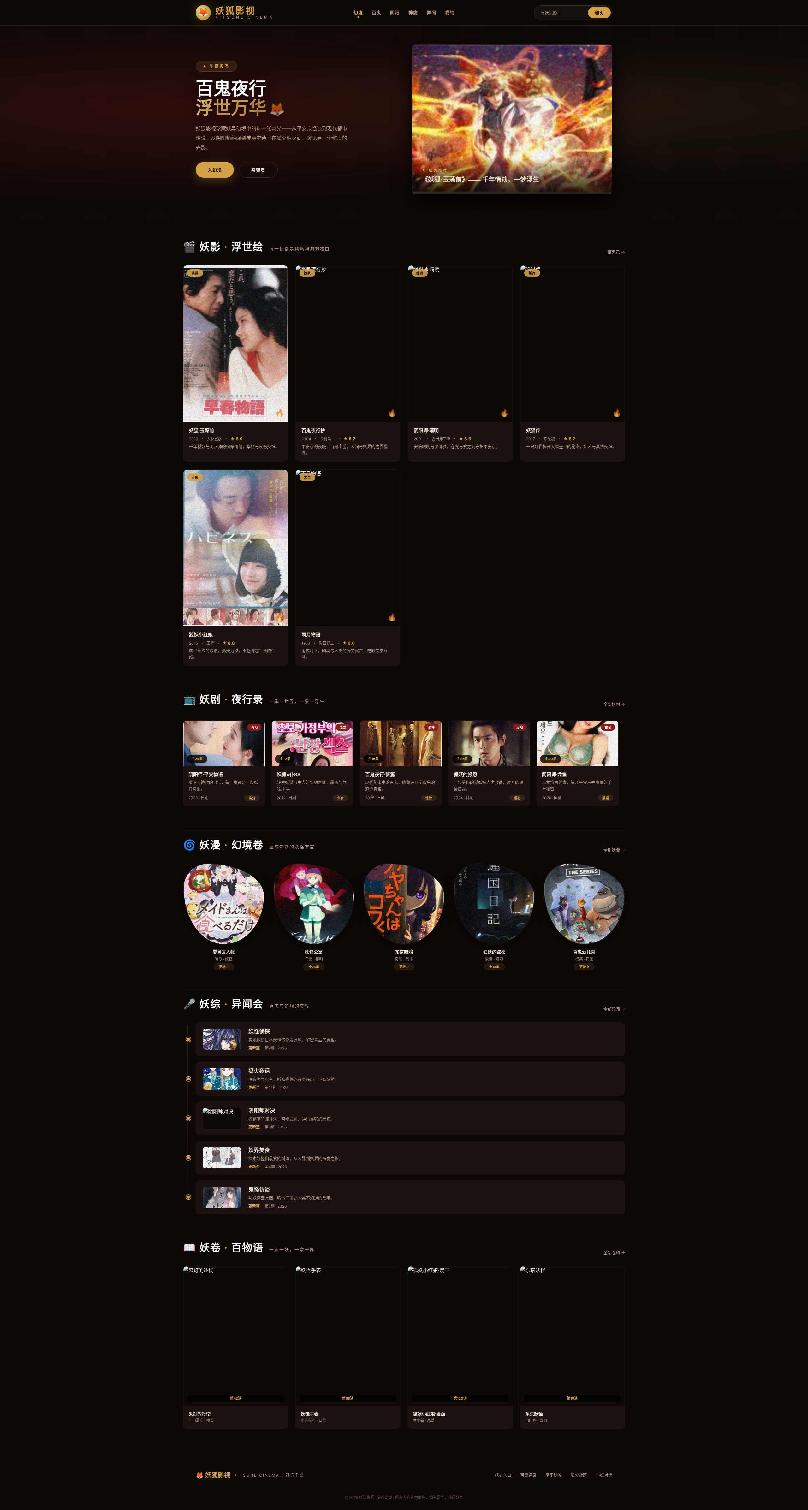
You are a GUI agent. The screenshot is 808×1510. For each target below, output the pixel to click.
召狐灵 (258, 170)
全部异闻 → (614, 1008)
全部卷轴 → (614, 1252)
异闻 (431, 12)
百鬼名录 (528, 1474)
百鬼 (376, 12)
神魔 (413, 12)
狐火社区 (579, 1474)
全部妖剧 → (614, 704)
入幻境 (215, 170)
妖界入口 (503, 1474)
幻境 (358, 12)
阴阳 (395, 12)
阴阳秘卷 (553, 1474)
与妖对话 (604, 1474)
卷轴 (449, 12)
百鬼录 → (616, 251)
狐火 (599, 12)
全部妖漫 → (614, 849)
